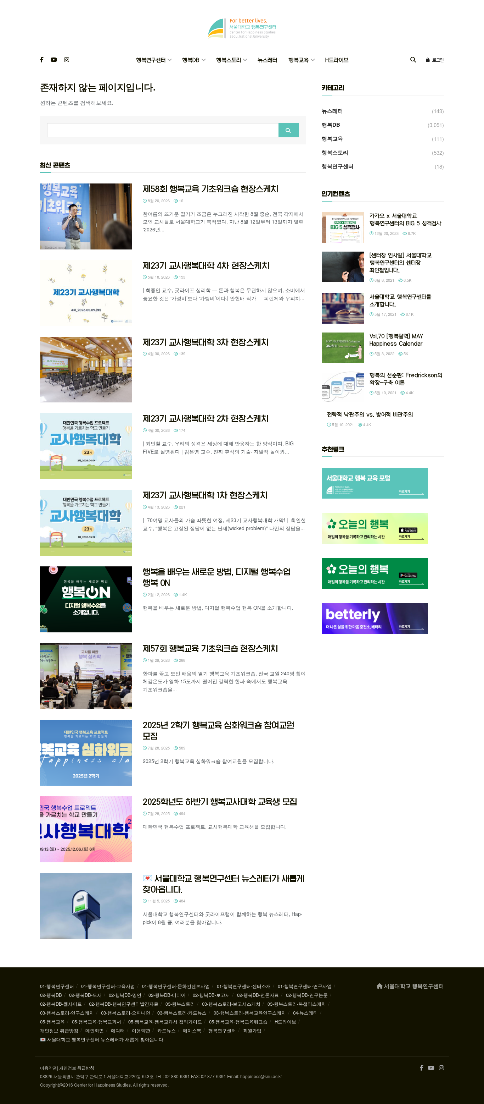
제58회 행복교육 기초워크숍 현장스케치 (210, 189)
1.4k (182, 594)
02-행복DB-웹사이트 (61, 1003)
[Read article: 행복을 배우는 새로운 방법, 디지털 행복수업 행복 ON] (86, 599)
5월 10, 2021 (384, 392)
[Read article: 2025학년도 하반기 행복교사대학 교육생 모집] (86, 829)
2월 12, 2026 (158, 594)
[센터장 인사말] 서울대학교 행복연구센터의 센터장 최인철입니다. (401, 263)
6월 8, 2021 (383, 280)
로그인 (437, 60)
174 (181, 430)
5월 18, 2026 (158, 277)
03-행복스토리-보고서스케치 (231, 1003)
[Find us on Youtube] (54, 60)
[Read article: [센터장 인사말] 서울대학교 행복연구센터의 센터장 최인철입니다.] (343, 267)
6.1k (409, 314)
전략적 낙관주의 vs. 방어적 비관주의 (370, 414)
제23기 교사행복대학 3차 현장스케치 (206, 342)
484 (181, 900)
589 (181, 748)
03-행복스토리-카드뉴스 (182, 1012)
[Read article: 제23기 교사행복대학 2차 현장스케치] (86, 446)
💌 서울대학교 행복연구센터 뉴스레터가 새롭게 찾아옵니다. (102, 1039)
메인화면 (94, 1030)
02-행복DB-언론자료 (258, 995)
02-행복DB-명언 (125, 995)
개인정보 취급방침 (59, 1030)
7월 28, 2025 (158, 748)
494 (181, 813)
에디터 (118, 1030)
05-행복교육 (52, 1021)
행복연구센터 (150, 60)
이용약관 (141, 1030)
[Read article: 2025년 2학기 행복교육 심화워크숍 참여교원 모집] (86, 753)
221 (181, 507)
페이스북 (192, 1030)
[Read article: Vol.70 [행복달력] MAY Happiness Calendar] (343, 348)
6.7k (411, 233)
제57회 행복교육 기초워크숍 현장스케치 (210, 648)
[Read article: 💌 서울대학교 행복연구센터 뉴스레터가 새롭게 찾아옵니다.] (86, 906)
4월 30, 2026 (158, 353)
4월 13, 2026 (158, 507)
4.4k (409, 392)
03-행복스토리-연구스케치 (67, 1012)
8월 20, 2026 (158, 200)
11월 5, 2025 (158, 900)
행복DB (190, 60)
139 (181, 353)
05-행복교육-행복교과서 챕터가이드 (165, 1021)
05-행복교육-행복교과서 (96, 1021)
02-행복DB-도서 (85, 995)
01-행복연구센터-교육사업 (108, 986)
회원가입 (252, 1030)
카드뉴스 (166, 1030)
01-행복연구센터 (57, 986)
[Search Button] (413, 60)
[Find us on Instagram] (66, 60)
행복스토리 (228, 60)
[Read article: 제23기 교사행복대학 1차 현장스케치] (86, 523)
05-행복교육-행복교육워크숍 (238, 1021)
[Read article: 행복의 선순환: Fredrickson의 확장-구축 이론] (343, 387)
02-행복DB (51, 995)
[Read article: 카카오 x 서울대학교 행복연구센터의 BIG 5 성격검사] (343, 227)
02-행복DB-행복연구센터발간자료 (123, 1003)
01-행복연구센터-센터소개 (244, 986)
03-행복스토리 (180, 1003)
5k (405, 353)
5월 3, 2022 (383, 353)
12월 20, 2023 (386, 233)
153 (181, 277)
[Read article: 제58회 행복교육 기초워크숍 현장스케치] (86, 216)
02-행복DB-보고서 (211, 995)
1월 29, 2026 (158, 660)
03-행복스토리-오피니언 (125, 1012)
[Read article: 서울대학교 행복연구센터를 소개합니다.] (343, 308)
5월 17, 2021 (384, 314)
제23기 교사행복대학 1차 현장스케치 (205, 495)
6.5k (407, 280)
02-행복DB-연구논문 (307, 995)
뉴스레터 (267, 60)
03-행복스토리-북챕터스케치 (297, 1003)
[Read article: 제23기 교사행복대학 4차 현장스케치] (86, 293)
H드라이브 (336, 60)
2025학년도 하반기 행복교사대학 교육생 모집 (220, 802)
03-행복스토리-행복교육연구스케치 (250, 1012)
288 (181, 660)
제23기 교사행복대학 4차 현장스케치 (206, 265)
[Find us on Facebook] (42, 60)
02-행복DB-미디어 (167, 995)
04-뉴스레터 (305, 1012)
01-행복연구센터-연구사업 (305, 986)
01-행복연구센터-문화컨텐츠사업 (176, 986)
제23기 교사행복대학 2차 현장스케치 (206, 418)
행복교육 (298, 60)
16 (180, 200)
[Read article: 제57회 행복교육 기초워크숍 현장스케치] (86, 676)
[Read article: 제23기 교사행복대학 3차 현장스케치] (86, 370)
